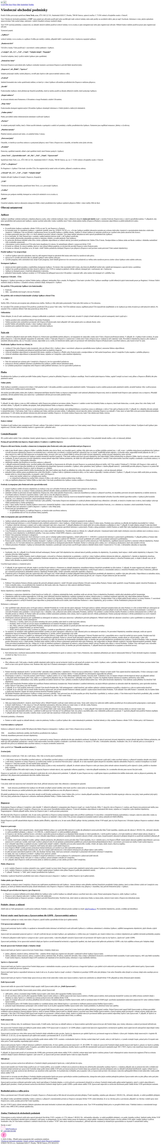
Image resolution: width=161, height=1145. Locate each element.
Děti (6, 4)
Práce (15, 4)
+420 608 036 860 (9, 1131)
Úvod (3, 4)
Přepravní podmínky (53, 1141)
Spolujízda (24, 4)
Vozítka (31, 4)
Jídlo (18, 4)
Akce (10, 4)
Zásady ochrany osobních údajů (34, 1141)
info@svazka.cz (90, 909)
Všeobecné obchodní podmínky (12, 1141)
